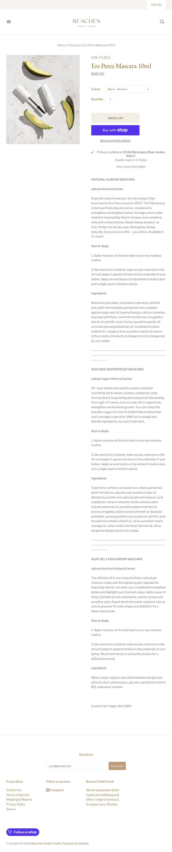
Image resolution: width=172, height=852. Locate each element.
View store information (131, 166)
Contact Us (13, 790)
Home (61, 45)
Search (11, 809)
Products (74, 45)
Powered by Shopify (75, 843)
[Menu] (8, 22)
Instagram (57, 790)
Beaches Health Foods (46, 843)
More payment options (115, 140)
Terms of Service (17, 795)
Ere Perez (101, 58)
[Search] (162, 21)
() (156, 4)
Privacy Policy (15, 804)
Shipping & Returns (19, 799)
